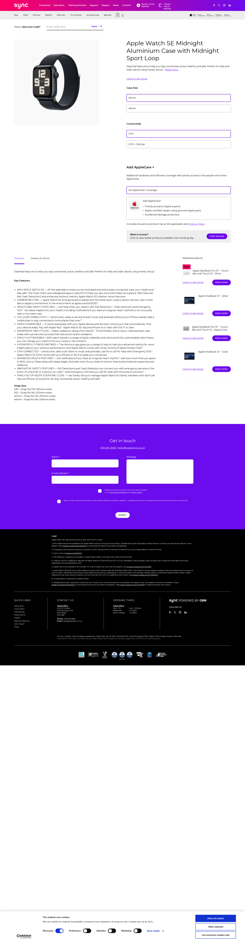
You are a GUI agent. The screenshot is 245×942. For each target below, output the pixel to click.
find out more (197, 224)
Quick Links (22, 600)
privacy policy (136, 492)
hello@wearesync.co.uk (131, 448)
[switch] (87, 931)
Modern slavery (166, 636)
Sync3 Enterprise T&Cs (139, 636)
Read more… (172, 69)
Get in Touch (19, 624)
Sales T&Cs (100, 636)
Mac (16, 15)
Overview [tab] (19, 258)
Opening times (123, 600)
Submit (123, 515)
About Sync (19, 606)
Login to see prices (136, 78)
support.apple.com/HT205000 (145, 575)
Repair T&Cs (154, 636)
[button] (178, 98)
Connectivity (133, 123)
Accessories (92, 15)
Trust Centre (19, 609)
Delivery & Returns (21, 621)
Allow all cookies (215, 918)
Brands (107, 15)
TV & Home (76, 15)
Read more (221, 282)
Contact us (65, 600)
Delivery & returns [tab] (40, 258)
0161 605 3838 (108, 448)
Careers (17, 618)
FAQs (16, 627)
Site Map (177, 636)
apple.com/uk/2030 (74, 553)
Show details (153, 931)
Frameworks (19, 612)
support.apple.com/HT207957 (139, 567)
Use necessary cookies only (215, 935)
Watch (48, 15)
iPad (25, 15)
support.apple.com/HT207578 (131, 585)
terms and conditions (118, 492)
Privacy (60, 636)
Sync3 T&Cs (111, 636)
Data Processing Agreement (83, 636)
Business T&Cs (122, 636)
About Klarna (19, 615)
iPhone (36, 15)
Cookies (68, 636)
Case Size (132, 88)
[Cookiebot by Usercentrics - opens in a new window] (24, 936)
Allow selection (215, 927)
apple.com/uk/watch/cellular (74, 546)
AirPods (61, 15)
